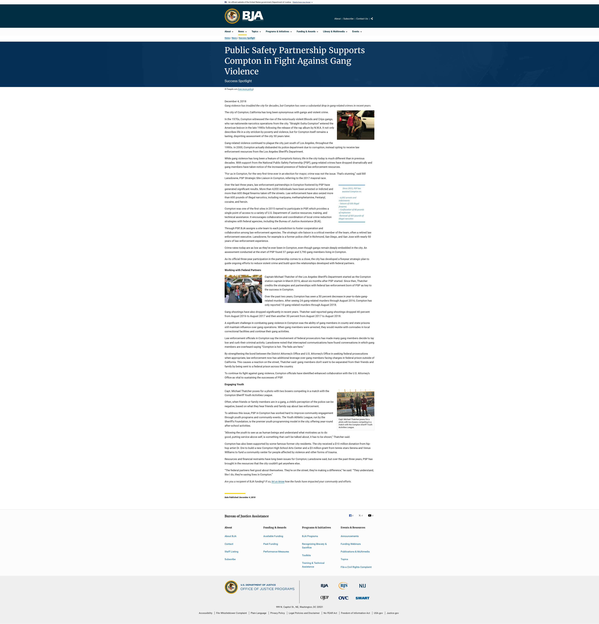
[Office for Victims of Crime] (343, 600)
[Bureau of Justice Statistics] (343, 590)
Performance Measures (276, 551)
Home (227, 38)
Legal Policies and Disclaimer (304, 613)
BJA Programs (310, 536)
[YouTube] (371, 517)
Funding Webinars (351, 543)
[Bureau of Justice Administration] (324, 588)
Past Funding (270, 543)
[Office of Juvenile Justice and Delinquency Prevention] (325, 600)
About (337, 18)
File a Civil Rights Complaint (356, 567)
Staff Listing (231, 551)
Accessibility (205, 613)
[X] (361, 517)
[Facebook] (352, 517)
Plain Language (258, 613)
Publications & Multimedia (355, 551)
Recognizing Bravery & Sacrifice (314, 545)
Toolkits (306, 555)
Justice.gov (393, 613)
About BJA (230, 536)
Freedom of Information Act (355, 613)
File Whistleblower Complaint (231, 613)
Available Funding (273, 536)
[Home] (252, 16)
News (234, 38)
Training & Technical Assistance (313, 564)
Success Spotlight (247, 38)
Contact (229, 543)
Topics (344, 559)
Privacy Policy (277, 613)
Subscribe (348, 18)
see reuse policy (246, 89)
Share (374, 21)
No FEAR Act (330, 613)
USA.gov (378, 613)
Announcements (350, 536)
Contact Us (362, 18)
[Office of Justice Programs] (232, 16)
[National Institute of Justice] (362, 588)
